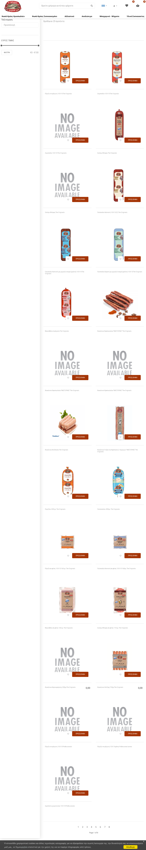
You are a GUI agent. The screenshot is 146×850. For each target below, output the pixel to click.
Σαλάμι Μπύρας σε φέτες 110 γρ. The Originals (112, 628)
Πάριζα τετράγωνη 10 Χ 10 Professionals (58, 746)
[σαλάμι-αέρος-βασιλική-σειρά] (67, 186)
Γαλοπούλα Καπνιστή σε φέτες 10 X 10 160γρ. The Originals (116, 568)
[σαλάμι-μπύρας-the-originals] (120, 127)
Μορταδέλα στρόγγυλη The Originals (57, 331)
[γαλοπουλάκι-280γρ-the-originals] (120, 483)
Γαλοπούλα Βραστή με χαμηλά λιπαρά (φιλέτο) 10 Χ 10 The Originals (119, 272)
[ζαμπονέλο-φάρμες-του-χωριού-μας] (67, 127)
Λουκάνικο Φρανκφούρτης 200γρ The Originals (60, 687)
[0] (126, 5)
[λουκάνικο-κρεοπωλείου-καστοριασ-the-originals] (120, 305)
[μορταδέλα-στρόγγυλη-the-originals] (67, 305)
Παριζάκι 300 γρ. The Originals (55, 509)
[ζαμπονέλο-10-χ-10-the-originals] (120, 67)
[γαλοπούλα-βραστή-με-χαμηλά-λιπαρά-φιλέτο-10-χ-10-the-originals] (120, 245)
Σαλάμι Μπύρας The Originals (107, 153)
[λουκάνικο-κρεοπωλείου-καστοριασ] (120, 364)
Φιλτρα (7, 53)
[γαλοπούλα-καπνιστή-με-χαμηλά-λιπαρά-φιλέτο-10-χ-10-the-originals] (67, 245)
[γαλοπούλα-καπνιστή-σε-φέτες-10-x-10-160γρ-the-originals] (120, 542)
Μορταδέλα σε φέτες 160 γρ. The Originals (59, 628)
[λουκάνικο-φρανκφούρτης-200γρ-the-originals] (67, 661)
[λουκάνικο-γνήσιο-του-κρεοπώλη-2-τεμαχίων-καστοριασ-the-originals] (120, 423)
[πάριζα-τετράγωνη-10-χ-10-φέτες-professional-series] (120, 720)
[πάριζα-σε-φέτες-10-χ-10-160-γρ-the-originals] (67, 542)
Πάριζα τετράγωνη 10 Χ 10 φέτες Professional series (114, 746)
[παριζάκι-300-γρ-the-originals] (67, 483)
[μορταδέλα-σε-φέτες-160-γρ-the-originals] (67, 601)
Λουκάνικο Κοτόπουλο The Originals (56, 450)
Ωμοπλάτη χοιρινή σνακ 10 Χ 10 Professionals (60, 806)
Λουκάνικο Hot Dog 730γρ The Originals (110, 687)
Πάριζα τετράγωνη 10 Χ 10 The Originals (58, 93)
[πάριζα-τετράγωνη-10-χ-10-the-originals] (67, 67)
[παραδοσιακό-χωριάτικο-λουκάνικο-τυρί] (67, 364)
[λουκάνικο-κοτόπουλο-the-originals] (67, 423)
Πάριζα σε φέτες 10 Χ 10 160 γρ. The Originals (60, 568)
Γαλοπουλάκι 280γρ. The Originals (108, 509)
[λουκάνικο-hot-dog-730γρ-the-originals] (120, 661)
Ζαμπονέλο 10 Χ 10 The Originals (108, 93)
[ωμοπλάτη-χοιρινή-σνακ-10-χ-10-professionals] (67, 780)
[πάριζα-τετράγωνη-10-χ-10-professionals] (67, 720)
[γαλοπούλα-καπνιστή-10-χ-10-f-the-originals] (120, 186)
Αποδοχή (130, 847)
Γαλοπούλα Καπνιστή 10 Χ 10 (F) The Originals (112, 212)
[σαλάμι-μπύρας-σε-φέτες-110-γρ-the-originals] (120, 601)
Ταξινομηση (7, 20)
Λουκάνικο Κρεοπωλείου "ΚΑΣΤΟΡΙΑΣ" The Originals (114, 331)
